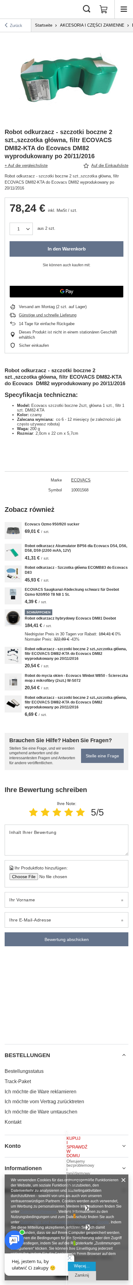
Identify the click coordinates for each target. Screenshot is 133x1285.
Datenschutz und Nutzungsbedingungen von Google (64, 1222)
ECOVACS (81, 480)
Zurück (16, 25)
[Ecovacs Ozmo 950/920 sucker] (13, 530)
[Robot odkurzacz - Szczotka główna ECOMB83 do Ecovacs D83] (13, 573)
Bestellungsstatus (24, 1071)
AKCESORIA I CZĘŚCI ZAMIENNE (92, 25)
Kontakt (13, 1122)
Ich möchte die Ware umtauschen (41, 1111)
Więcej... (82, 1266)
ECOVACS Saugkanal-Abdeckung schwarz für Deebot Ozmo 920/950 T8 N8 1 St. (72, 592)
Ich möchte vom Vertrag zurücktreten (44, 1101)
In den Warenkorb (67, 248)
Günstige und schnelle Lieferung (47, 315)
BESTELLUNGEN (27, 1055)
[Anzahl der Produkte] (21, 229)
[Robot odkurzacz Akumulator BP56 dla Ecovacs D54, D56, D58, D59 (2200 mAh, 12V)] (13, 552)
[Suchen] (86, 9)
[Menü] (123, 9)
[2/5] (45, 812)
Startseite (43, 25)
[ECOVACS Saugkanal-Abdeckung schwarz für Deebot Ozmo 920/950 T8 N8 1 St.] (13, 595)
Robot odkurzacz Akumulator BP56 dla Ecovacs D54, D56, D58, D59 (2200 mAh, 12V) (76, 548)
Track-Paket (18, 1081)
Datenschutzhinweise (38, 1211)
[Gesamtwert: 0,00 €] (103, 9)
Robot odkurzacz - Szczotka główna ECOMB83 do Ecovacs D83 (76, 570)
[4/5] (68, 812)
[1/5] (33, 812)
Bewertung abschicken (67, 939)
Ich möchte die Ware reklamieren (40, 1091)
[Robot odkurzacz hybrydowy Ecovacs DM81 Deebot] (13, 617)
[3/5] (57, 812)
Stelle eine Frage (102, 755)
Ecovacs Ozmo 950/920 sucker (52, 524)
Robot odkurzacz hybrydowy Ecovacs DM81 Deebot (70, 618)
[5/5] (80, 812)
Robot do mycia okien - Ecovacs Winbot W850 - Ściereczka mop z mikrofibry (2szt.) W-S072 (76, 678)
